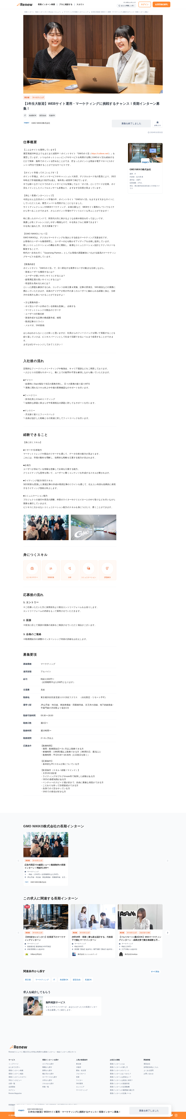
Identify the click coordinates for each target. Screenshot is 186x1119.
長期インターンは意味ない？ (120, 1077)
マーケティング (38, 97)
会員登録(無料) (161, 4)
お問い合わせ (148, 1074)
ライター (79, 1080)
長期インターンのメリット (119, 1070)
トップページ (13, 1064)
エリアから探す (48, 1064)
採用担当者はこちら (151, 1067)
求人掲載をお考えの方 (130, 2)
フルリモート (81, 1074)
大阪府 (78, 1067)
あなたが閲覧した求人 (126, 6)
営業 (77, 1077)
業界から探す (47, 1070)
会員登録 (12, 1087)
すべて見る (155, 972)
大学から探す (47, 1080)
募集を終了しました (131, 123)
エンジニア (80, 1087)
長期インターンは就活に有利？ (121, 1080)
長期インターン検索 (46, 4)
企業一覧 (12, 1083)
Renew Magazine (15, 1093)
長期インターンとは (117, 1064)
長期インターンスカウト (18, 1077)
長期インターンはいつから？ (120, 1074)
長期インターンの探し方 (119, 1067)
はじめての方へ (14, 1067)
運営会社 (147, 1064)
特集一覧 (45, 1087)
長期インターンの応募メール (120, 1093)
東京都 (27, 97)
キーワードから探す (49, 1077)
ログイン (145, 4)
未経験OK (32, 115)
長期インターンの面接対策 (119, 1083)
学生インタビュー (15, 1080)
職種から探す (47, 1067)
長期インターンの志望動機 (119, 1087)
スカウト (80, 4)
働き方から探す (48, 1074)
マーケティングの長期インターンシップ (76, 12)
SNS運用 (79, 1083)
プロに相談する (65, 4)
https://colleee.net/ (100, 153)
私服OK (52, 115)
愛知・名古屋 (81, 1070)
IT (25, 115)
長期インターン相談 (16, 1074)
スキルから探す (48, 1083)
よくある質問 (148, 1070)
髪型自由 (42, 115)
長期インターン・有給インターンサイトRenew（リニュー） (42, 12)
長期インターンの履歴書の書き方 (122, 1090)
